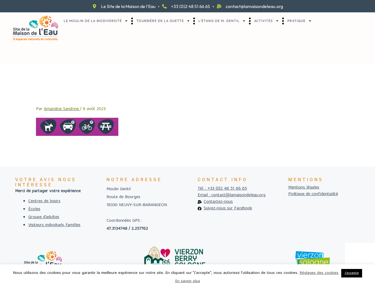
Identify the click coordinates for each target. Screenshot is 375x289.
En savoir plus (187, 281)
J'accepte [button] (352, 273)
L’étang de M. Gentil (219, 21)
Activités (263, 21)
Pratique (296, 21)
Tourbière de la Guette (160, 21)
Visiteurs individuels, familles (54, 225)
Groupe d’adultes (43, 217)
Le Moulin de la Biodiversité (93, 21)
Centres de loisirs (44, 201)
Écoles (34, 209)
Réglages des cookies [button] (319, 273)
